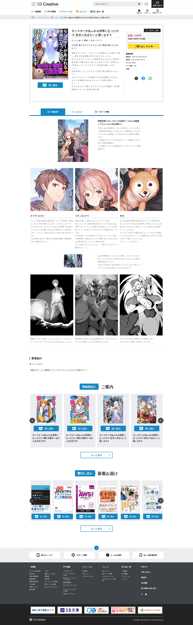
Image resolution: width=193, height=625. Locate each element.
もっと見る (96, 455)
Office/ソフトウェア (69, 594)
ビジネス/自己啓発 (35, 571)
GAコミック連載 (107, 574)
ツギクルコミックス (108, 576)
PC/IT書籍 (52, 11)
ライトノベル (67, 11)
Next (161, 420)
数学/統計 (32, 589)
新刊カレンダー (157, 13)
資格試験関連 (67, 582)
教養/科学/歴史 (33, 581)
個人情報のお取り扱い (149, 588)
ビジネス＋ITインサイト (51, 587)
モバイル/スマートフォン (70, 586)
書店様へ (144, 577)
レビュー (79, 111)
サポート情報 (104, 111)
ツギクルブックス (88, 576)
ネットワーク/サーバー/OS (69, 574)
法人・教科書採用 (150, 555)
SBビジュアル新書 (50, 584)
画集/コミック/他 (50, 574)
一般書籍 (37, 11)
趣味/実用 (32, 579)
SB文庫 (47, 579)
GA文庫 (85, 571)
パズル (47, 571)
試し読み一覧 (98, 11)
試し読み (53, 85)
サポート (147, 13)
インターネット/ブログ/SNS (69, 590)
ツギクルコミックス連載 (109, 579)
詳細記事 (54, 111)
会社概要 (144, 583)
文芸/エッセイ (33, 587)
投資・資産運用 (33, 576)
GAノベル (53, 17)
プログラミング (67, 571)
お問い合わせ (146, 572)
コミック (83, 11)
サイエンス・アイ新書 (51, 581)
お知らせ (139, 13)
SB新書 (47, 576)
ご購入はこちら (142, 46)
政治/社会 (32, 574)
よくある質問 (116, 555)
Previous (32, 420)
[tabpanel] (43, 610)
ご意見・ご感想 (153, 30)
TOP (32, 17)
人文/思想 (32, 584)
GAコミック (105, 571)
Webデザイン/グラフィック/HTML (70, 579)
